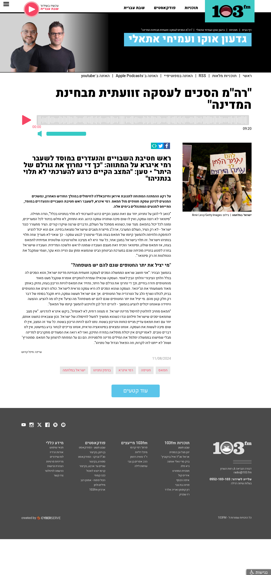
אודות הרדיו (56, 452)
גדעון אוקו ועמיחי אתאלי (210, 30)
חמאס (163, 370)
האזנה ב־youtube (95, 76)
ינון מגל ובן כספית (179, 452)
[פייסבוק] (167, 146)
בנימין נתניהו (102, 370)
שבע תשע (183, 447)
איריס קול (183, 475)
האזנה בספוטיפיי (178, 76)
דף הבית (247, 30)
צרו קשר (58, 475)
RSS (202, 76)
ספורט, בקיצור (97, 461)
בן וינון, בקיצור (97, 452)
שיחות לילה (141, 466)
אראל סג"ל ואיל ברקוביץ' (175, 456)
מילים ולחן (99, 484)
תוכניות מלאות (224, 76)
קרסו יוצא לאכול (95, 470)
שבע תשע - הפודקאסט (92, 447)
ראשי (247, 76)
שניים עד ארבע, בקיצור (92, 466)
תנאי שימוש (56, 447)
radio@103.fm (243, 472)
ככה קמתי (99, 475)
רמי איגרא (125, 370)
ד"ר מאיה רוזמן (138, 456)
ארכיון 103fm (97, 489)
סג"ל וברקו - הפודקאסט (91, 456)
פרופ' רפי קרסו (138, 447)
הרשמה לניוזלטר (54, 470)
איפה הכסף (182, 480)
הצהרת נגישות (55, 466)
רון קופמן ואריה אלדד (177, 489)
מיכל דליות (141, 452)
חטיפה (146, 370)
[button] (191, 6)
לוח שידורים (56, 456)
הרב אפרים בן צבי (137, 461)
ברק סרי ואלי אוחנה (178, 461)
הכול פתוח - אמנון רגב (93, 480)
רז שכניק (184, 494)
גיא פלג (185, 466)
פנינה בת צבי (182, 484)
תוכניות (233, 30)
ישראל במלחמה (74, 370)
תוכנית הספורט (180, 470)
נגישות (261, 572)
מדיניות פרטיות (54, 461)
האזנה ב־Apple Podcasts (137, 76)
